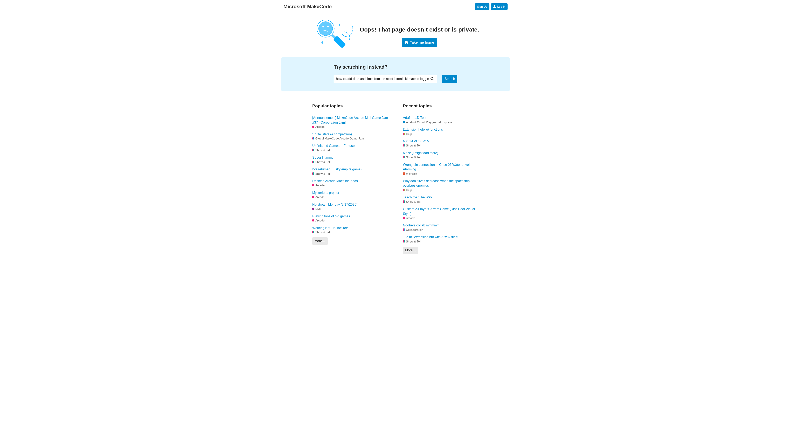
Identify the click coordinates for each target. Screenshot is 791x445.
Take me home (422, 42)
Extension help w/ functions (423, 129)
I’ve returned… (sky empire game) (337, 169)
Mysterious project (325, 192)
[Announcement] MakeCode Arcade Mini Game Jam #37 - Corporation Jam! (350, 120)
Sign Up (482, 6)
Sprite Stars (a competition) (332, 134)
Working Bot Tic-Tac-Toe (330, 228)
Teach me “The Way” (418, 197)
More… (320, 241)
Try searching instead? (361, 67)
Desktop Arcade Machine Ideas (335, 181)
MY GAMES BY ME (417, 141)
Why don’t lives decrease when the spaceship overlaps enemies (436, 183)
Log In (501, 6)
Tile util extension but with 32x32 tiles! (430, 237)
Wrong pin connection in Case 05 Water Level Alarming (436, 167)
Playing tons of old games (331, 216)
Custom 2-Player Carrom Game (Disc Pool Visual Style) (439, 211)
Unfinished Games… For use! (334, 146)
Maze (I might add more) (420, 153)
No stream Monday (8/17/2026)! (335, 204)
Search (450, 79)
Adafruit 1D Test (414, 117)
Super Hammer (323, 157)
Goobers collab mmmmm (421, 225)
